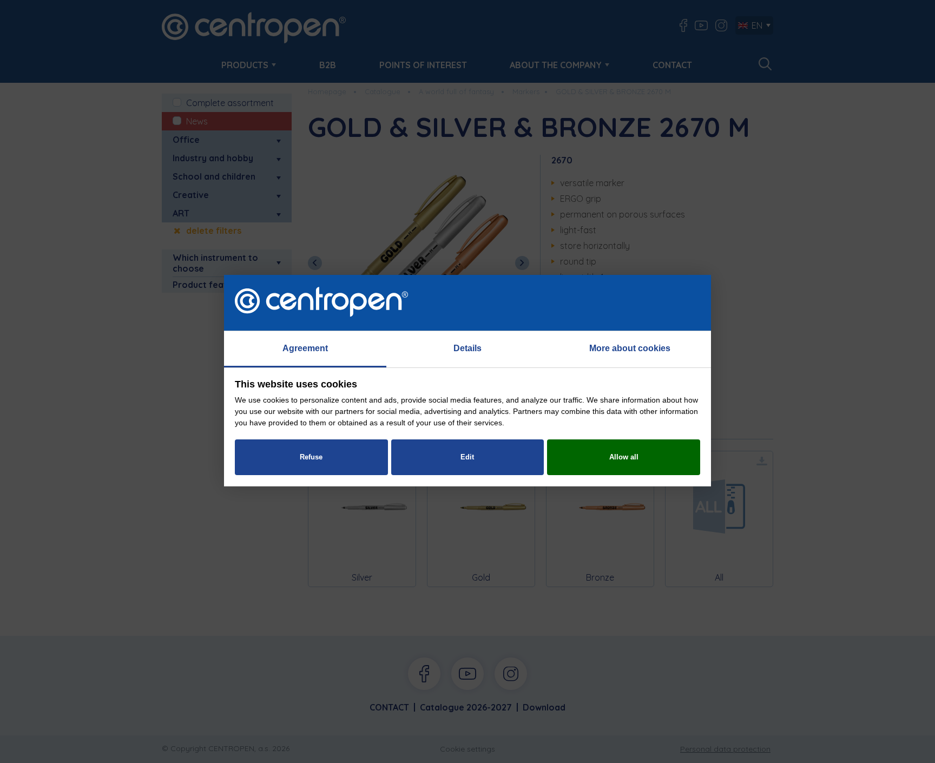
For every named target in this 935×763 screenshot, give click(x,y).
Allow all (623, 457)
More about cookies (629, 348)
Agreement (305, 348)
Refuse (311, 457)
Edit (467, 457)
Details (467, 348)
